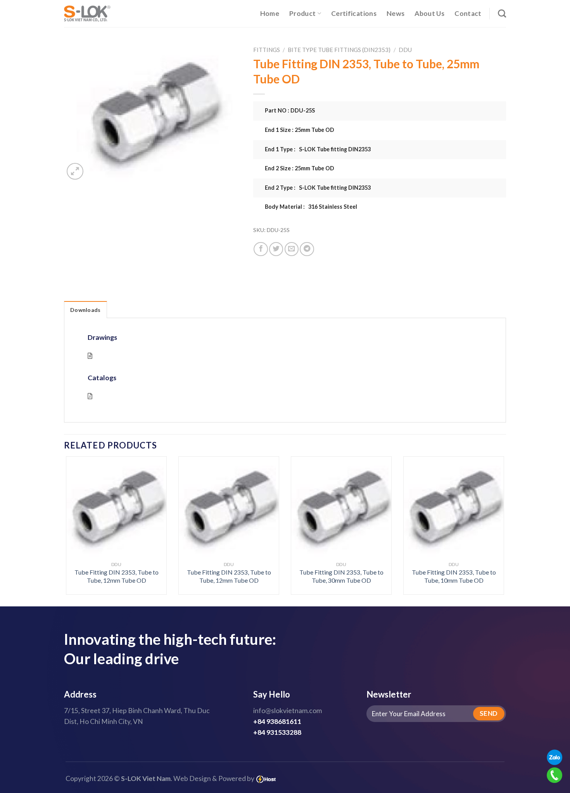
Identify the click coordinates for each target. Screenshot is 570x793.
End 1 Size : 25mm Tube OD (299, 129)
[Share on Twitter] (276, 249)
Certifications (354, 13)
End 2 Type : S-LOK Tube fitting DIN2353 (318, 187)
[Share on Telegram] (307, 249)
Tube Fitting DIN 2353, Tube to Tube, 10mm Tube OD (454, 576)
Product (302, 13)
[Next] (491, 508)
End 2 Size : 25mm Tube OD (299, 168)
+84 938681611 (277, 721)
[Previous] (79, 508)
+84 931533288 (277, 732)
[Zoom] (75, 171)
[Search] (502, 13)
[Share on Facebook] (261, 249)
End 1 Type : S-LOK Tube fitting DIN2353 (318, 149)
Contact (467, 13)
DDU (405, 49)
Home (269, 13)
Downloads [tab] (85, 309)
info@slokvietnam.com (287, 710)
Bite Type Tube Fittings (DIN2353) (339, 49)
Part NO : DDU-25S (290, 110)
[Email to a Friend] (292, 249)
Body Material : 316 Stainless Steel (311, 206)
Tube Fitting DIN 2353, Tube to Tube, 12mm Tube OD (116, 576)
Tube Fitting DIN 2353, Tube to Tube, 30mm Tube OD (341, 576)
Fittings (266, 49)
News (395, 13)
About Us (429, 13)
